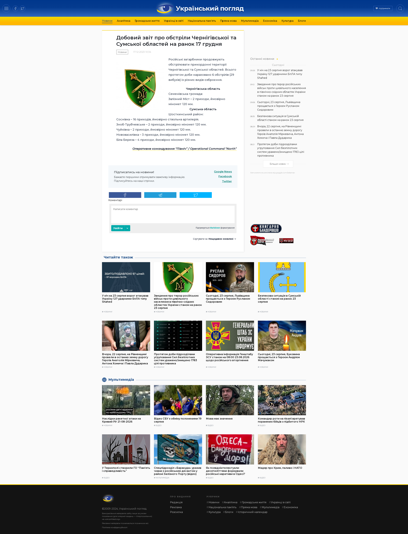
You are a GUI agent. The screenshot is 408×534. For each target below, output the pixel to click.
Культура (287, 20)
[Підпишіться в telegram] (160, 195)
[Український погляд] (108, 498)
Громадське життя (147, 20)
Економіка (270, 20)
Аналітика (123, 20)
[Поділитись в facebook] (125, 195)
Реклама (176, 507)
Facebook (225, 176)
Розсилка (176, 512)
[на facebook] (15, 8)
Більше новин (278, 163)
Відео (158, 425)
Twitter (227, 181)
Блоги (302, 20)
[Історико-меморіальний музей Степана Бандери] (292, 240)
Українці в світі (173, 20)
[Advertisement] (278, 197)
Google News (223, 171)
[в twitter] (22, 8)
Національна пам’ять (202, 20)
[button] (6, 8)
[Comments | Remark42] (172, 223)
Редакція (176, 502)
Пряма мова (228, 20)
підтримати (384, 8)
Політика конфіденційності (114, 527)
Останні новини (262, 58)
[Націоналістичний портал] (263, 240)
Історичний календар (252, 512)
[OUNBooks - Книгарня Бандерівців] (278, 228)
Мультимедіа (250, 20)
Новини (107, 20)
